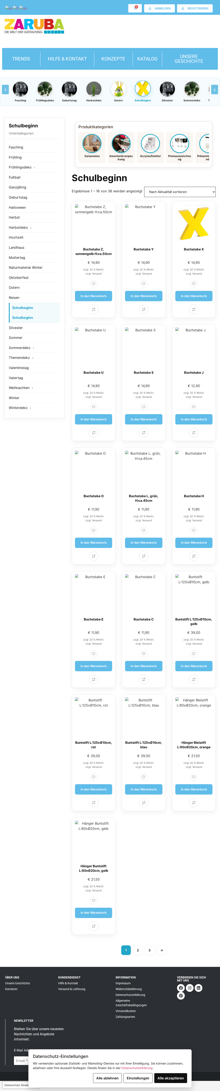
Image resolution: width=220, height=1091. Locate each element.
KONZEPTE (113, 59)
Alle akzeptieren (170, 1078)
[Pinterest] (181, 996)
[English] (9, 8)
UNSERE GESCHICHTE (189, 59)
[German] (23, 8)
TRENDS (21, 59)
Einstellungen (138, 1078)
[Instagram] (190, 988)
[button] (93, 283)
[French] (16, 8)
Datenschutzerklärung (137, 1068)
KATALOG (147, 59)
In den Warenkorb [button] (94, 296)
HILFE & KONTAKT (67, 59)
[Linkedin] (198, 988)
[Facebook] (181, 988)
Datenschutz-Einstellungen (21, 1085)
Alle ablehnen (107, 1078)
